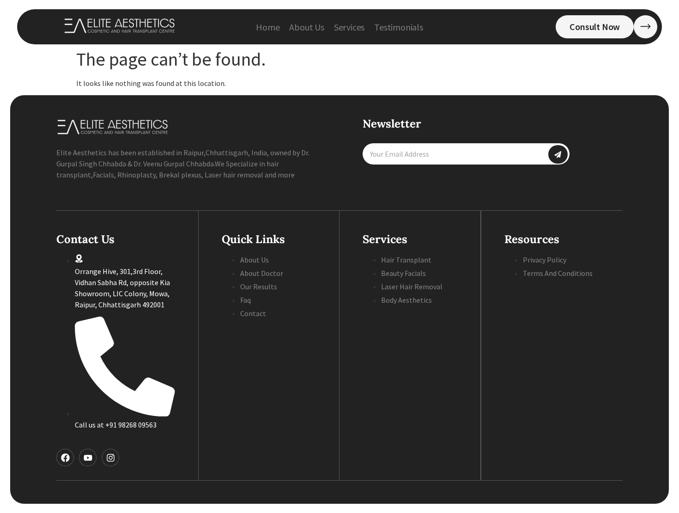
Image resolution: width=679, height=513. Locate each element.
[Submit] (558, 154)
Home (267, 27)
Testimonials (398, 27)
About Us (306, 27)
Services (349, 27)
